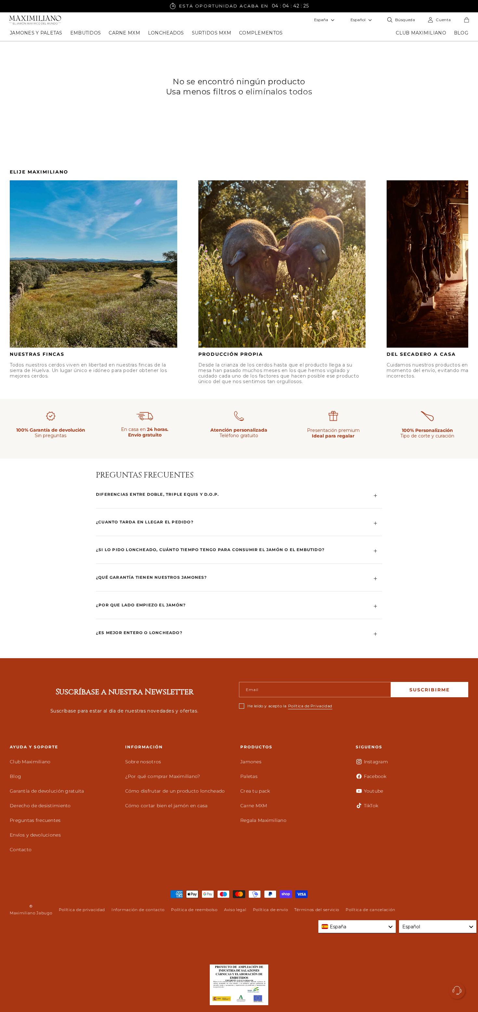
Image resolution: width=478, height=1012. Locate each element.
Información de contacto (138, 909)
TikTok (371, 806)
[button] (36, 33)
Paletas (249, 776)
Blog (15, 776)
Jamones (250, 762)
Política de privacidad (82, 909)
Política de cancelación (370, 909)
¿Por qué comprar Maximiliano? (162, 776)
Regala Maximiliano (263, 820)
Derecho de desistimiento (40, 806)
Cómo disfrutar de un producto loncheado (175, 791)
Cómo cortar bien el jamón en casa (166, 806)
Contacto (21, 850)
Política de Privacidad (310, 705)
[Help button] (457, 991)
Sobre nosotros (143, 762)
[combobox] (357, 926)
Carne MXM (253, 806)
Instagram (376, 762)
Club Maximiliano (30, 762)
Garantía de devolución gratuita (47, 791)
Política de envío (270, 909)
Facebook (375, 776)
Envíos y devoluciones (35, 835)
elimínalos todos (279, 91)
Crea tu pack (255, 791)
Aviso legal (235, 909)
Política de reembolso (194, 909)
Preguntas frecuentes (35, 820)
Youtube (373, 791)
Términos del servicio (316, 909)
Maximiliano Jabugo (31, 912)
